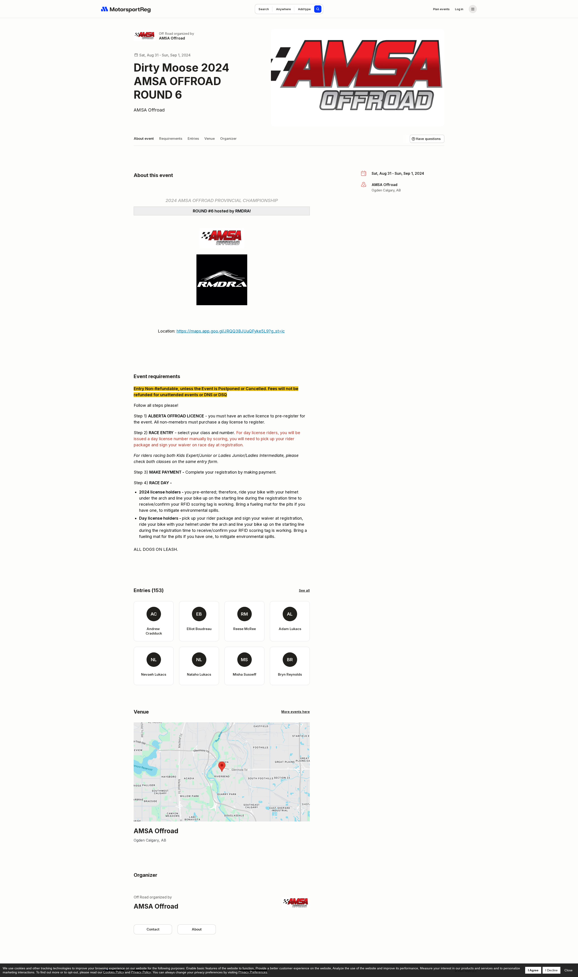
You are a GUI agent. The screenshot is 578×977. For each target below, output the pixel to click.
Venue (209, 138)
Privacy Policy (141, 972)
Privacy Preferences (252, 972)
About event (144, 138)
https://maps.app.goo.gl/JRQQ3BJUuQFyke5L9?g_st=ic (231, 331)
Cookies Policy (113, 972)
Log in (459, 9)
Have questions (428, 139)
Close (568, 970)
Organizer (228, 138)
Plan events (441, 9)
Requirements (170, 138)
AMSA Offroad (172, 38)
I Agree (533, 970)
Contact (153, 929)
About (197, 929)
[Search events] (318, 9)
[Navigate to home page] (126, 9)
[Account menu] (473, 9)
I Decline (551, 970)
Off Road (166, 33)
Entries (193, 138)
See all (304, 590)
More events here (295, 712)
